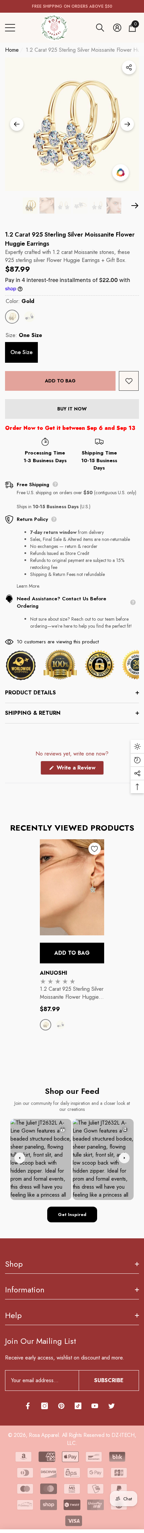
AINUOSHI (53, 973)
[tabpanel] (72, 941)
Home (12, 50)
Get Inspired (72, 1214)
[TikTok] (78, 1406)
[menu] (10, 28)
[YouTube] (94, 1406)
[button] (100, 28)
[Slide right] (127, 124)
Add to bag (60, 380)
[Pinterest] (61, 1406)
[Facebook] (27, 1406)
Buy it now (72, 408)
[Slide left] (16, 124)
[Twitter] (111, 1406)
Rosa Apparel (44, 1435)
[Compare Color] (120, 172)
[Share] (129, 67)
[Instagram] (44, 1406)
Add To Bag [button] (72, 953)
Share (129, 67)
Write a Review (79, 769)
